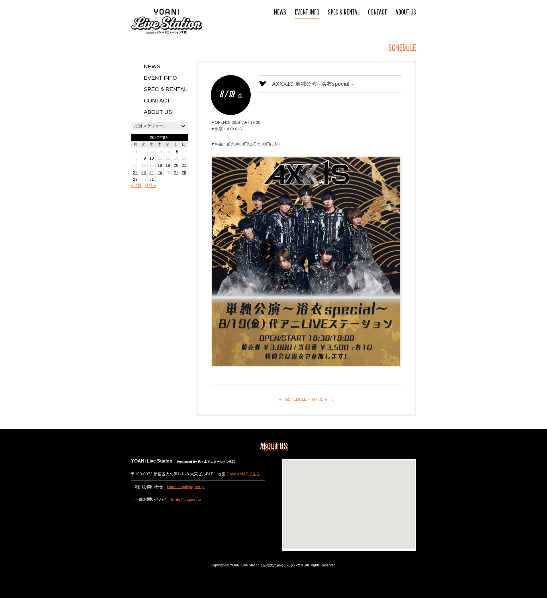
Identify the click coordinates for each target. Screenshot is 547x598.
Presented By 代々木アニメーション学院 (206, 461)
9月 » (150, 185)
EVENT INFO (307, 12)
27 (176, 172)
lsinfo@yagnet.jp (186, 499)
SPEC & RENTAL (344, 12)
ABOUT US (405, 12)
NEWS (280, 12)
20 (176, 165)
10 (151, 158)
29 (135, 179)
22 (135, 172)
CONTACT (377, 12)
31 (151, 179)
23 (143, 172)
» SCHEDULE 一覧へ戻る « (306, 399)
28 (184, 172)
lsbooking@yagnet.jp (186, 487)
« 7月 (136, 185)
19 (168, 165)
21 (184, 165)
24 (151, 172)
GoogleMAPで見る (243, 474)
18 (160, 165)
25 (160, 172)
